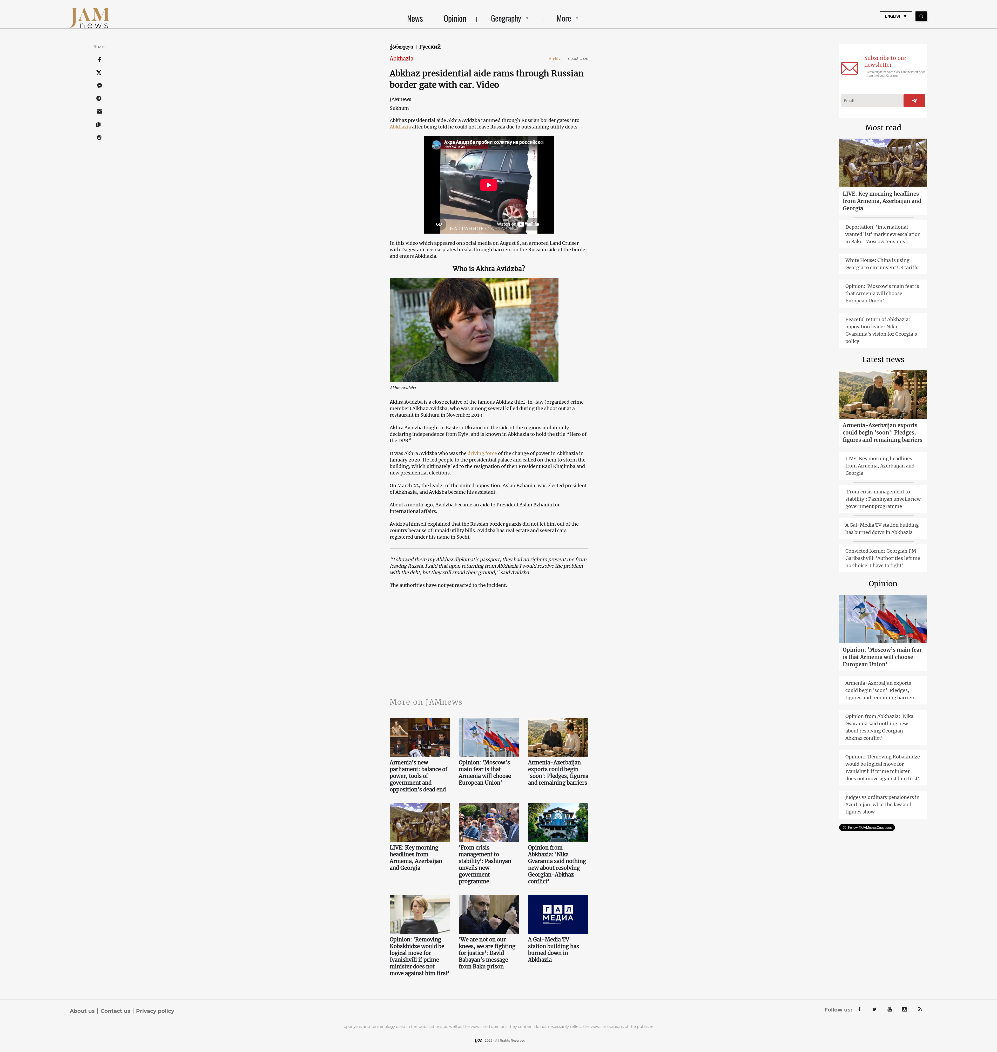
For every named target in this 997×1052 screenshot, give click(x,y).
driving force (482, 453)
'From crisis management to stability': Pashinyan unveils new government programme (485, 864)
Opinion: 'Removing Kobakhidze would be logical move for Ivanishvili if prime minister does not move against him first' (419, 956)
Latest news (883, 359)
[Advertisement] (489, 638)
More (564, 18)
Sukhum (399, 108)
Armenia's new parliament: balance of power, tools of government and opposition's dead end (418, 776)
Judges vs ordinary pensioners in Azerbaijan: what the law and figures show (882, 804)
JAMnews (400, 99)
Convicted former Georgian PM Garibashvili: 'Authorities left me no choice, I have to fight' (882, 558)
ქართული (402, 47)
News (415, 18)
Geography (506, 18)
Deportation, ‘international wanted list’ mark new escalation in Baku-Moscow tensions (883, 234)
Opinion (455, 18)
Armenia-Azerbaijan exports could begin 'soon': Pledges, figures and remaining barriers (558, 772)
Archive (558, 58)
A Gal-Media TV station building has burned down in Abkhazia (553, 949)
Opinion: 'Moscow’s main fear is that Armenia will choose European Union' (485, 772)
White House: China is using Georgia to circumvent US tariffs (881, 263)
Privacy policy (155, 1011)
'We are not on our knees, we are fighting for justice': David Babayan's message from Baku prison (487, 953)
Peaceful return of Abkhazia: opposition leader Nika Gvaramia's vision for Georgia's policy (881, 330)
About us (82, 1011)
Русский (430, 47)
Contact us (115, 1011)
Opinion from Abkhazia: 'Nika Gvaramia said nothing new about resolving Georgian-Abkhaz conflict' (557, 864)
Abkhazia (401, 58)
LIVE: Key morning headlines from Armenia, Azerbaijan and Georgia (416, 857)
